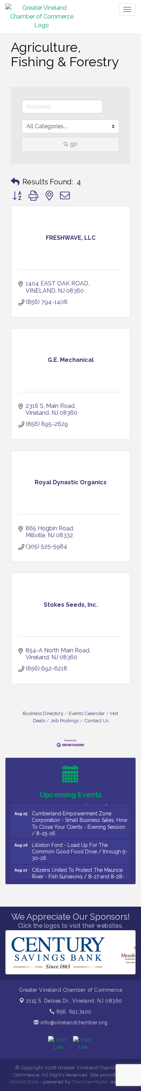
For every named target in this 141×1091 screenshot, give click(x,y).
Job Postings (65, 720)
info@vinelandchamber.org (73, 1022)
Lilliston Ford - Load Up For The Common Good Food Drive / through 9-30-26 (80, 847)
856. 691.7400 (73, 1012)
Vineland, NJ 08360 (74, 1001)
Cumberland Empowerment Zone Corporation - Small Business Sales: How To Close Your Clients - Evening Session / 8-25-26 (79, 819)
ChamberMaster (90, 1081)
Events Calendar (87, 713)
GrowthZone (24, 1081)
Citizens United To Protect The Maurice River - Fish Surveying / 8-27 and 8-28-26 (78, 872)
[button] (15, 181)
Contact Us (96, 720)
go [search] (73, 144)
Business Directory (43, 713)
